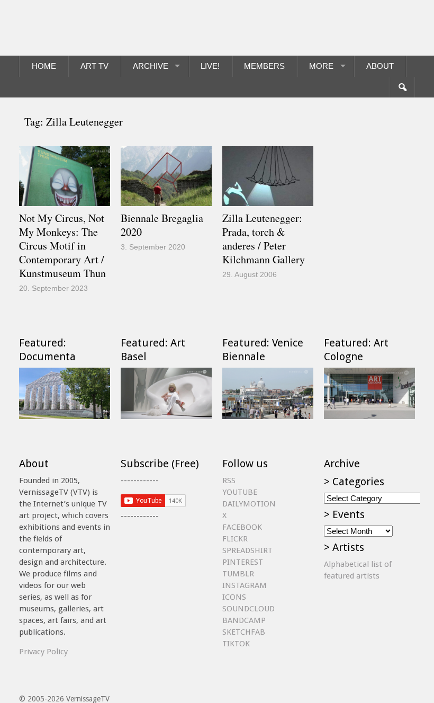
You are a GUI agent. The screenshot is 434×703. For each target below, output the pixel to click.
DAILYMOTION (249, 504)
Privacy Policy (43, 651)
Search (402, 87)
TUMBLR (238, 574)
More (321, 65)
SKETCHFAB (243, 632)
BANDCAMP (244, 620)
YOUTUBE (239, 492)
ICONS (234, 597)
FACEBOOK (242, 527)
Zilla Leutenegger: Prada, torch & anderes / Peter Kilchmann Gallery (263, 238)
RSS (229, 480)
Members (264, 65)
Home (44, 65)
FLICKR (235, 539)
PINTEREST (242, 562)
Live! (210, 65)
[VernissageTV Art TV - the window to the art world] (72, 28)
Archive (150, 65)
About (380, 65)
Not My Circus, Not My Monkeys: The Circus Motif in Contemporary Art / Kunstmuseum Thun (62, 245)
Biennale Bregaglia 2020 (162, 225)
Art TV (94, 65)
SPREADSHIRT (247, 550)
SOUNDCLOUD (248, 608)
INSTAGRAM (244, 585)
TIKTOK (236, 643)
